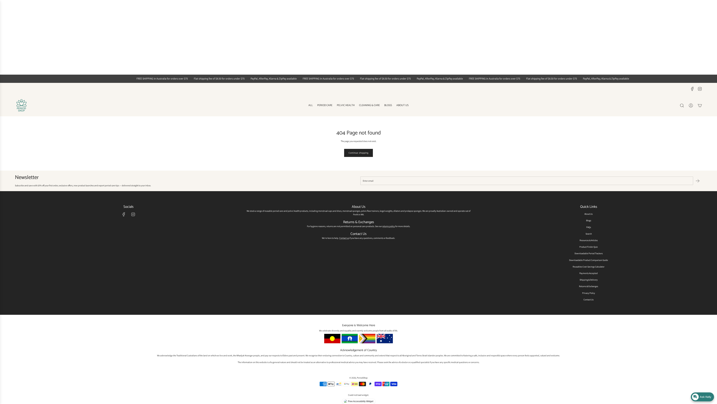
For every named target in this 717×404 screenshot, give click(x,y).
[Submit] (697, 180)
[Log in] (690, 105)
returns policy (388, 226)
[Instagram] (700, 89)
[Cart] (699, 105)
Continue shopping (358, 153)
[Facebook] (692, 89)
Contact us (344, 238)
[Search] (681, 105)
